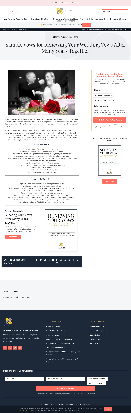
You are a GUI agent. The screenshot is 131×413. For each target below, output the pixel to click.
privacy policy (111, 127)
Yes (108, 409)
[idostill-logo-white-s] (8, 319)
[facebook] (9, 11)
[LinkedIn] (57, 260)
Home (83, 29)
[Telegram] (65, 260)
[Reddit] (49, 260)
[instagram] (20, 11)
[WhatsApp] (61, 260)
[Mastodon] (53, 260)
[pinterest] (16, 11)
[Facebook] (37, 260)
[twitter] (12, 11)
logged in (16, 297)
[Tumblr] (73, 260)
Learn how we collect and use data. (29, 410)
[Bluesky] (45, 260)
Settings (77, 410)
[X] (41, 260)
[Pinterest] (77, 260)
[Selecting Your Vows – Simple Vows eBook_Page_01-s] (109, 145)
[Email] (57, 263)
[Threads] (69, 260)
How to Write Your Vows (65, 36)
